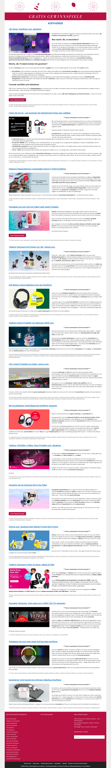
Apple (21, 240)
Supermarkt (69, 398)
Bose (11, 354)
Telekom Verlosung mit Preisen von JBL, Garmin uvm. (32, 247)
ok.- (68, 160)
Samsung (20, 355)
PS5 (88, 160)
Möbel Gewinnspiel (11, 738)
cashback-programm (15, 437)
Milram (76, 556)
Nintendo (49, 160)
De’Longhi (51, 354)
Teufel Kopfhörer (64, 198)
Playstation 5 (84, 160)
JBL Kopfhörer (37, 104)
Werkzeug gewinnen (11, 756)
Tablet (74, 398)
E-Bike (69, 476)
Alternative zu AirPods (15, 314)
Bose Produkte (54, 476)
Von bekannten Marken (12, 754)
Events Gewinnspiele (11, 723)
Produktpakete (25, 557)
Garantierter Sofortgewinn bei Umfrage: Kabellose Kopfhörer (35, 680)
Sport (37, 557)
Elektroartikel (19, 634)
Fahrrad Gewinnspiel (11, 725)
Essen (26, 556)
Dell (55, 354)
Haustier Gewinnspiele (12, 732)
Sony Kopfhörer (93, 160)
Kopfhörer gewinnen (41, 198)
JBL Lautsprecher (45, 104)
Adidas (12, 595)
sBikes (39, 276)
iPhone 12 (57, 397)
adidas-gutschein (18, 595)
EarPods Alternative (88, 314)
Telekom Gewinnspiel (55, 355)
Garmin (12, 276)
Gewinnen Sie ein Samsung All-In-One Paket (28, 485)
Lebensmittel (72, 556)
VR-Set (18, 478)
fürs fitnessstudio (72, 595)
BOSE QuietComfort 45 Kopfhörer (21, 354)
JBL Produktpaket (59, 104)
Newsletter (58, 763)
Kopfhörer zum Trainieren (77, 673)
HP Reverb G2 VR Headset (83, 476)
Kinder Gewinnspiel (11, 734)
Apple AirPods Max (22, 673)
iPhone (43, 240)
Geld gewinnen (10, 727)
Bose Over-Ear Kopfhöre (45, 476)
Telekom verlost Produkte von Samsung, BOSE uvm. (31, 323)
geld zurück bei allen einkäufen (28, 437)
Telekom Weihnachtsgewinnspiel (68, 355)
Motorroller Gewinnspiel (12, 743)
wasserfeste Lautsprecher (28, 106)
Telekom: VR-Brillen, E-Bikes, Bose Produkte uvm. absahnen (35, 445)
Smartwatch (78, 240)
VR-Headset (14, 478)
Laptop (15, 355)
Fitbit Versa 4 (80, 354)
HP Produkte (74, 476)
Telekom (70, 276)
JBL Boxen (31, 104)
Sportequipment (51, 276)
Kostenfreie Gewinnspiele (73, 437)
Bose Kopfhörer (35, 476)
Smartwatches (32, 557)
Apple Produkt (30, 673)
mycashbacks (86, 437)
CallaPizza (12, 634)
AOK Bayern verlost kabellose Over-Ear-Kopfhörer (30, 285)
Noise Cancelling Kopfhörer (15, 557)
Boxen (11, 104)
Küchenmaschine (79, 397)
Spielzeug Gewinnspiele (12, 752)
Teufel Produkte (72, 198)
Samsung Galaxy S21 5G (71, 518)
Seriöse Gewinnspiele (11, 747)
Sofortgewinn (87, 707)
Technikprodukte (18, 106)
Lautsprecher (72, 104)
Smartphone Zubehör (20, 519)
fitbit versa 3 (54, 595)
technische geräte (80, 398)
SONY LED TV (49, 634)
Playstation (78, 160)
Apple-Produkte (34, 240)
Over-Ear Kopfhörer (23, 316)
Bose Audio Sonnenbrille (25, 476)
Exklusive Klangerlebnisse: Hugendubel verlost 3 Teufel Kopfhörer (37, 169)
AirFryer (12, 556)
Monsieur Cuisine (18, 398)
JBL (14, 104)
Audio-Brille (13, 476)
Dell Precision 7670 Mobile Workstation (65, 354)
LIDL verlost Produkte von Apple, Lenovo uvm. (29, 364)
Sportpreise (65, 276)
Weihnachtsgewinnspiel (14, 357)
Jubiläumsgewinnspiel (22, 160)
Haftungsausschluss (47, 763)
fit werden (46, 595)
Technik (48, 68)
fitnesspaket (64, 595)
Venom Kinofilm (64, 634)
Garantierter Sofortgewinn (33, 707)
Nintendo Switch (55, 160)
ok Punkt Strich (63, 160)
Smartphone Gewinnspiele (13, 750)
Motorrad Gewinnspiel (12, 741)
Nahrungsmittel (95, 556)
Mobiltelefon (32, 518)
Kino (28, 634)
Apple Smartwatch (18, 397)
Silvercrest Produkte (49, 398)
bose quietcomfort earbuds (32, 595)
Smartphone (72, 240)
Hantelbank (17, 276)
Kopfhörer (66, 104)
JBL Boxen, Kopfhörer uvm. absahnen (25, 29)
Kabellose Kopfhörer (59, 240)
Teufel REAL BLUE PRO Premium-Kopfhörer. (86, 198)
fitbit (76, 354)
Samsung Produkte (93, 518)
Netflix (39, 160)
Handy (39, 240)
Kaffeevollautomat (96, 354)
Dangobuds (23, 707)
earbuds (49, 397)
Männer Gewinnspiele (12, 736)
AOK (22, 314)
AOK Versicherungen (69, 314)
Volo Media (86, 766)
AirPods (12, 240)
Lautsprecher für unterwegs (82, 104)
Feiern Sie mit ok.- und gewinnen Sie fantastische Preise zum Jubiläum (40, 113)
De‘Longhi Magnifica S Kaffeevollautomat (38, 354)
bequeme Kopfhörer (79, 314)
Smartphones (19, 438)
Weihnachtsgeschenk (87, 355)
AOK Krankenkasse (34, 314)
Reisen (91, 437)
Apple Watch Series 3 (34, 397)
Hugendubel (28, 198)
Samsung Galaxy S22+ (28, 355)
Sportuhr (42, 557)
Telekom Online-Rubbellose (15, 278)
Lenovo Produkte (92, 397)
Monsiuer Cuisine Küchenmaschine (31, 398)
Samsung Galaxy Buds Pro (59, 518)
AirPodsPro (17, 240)
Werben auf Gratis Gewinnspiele (77, 763)
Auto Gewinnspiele (11, 719)
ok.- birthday (72, 160)
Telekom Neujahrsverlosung (93, 276)
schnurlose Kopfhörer (88, 673)
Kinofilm (31, 634)
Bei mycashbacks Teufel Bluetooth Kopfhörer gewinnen (33, 406)
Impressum (36, 763)
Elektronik (23, 198)
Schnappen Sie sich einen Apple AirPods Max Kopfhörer (33, 642)
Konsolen (30, 160)
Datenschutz (27, 763)
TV (59, 634)
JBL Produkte (52, 104)
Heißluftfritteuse (41, 556)
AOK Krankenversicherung (45, 314)
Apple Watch (25, 397)
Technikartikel (25, 438)
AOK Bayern (26, 314)
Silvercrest (41, 398)
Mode (80, 437)
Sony (44, 634)
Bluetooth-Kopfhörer (15, 198)
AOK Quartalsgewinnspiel (57, 314)
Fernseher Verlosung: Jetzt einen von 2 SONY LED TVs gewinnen (37, 603)
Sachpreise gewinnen (11, 745)
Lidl (13, 398)
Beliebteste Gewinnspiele (13, 721)
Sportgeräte (59, 276)
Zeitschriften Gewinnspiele (13, 758)
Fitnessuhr (34, 556)
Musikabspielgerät (51, 198)
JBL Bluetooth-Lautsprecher (22, 104)
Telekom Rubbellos (26, 278)
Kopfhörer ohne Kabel (65, 673)
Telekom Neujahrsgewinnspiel (80, 276)
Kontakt (64, 763)
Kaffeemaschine (87, 354)
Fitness (29, 556)
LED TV (40, 634)
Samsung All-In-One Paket (46, 518)
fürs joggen (79, 595)
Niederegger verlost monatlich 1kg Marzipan (85, 727)
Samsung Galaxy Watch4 (83, 518)
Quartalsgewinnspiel (34, 316)
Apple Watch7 (27, 240)
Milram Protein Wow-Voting (85, 556)
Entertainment (13, 160)
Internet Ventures (64, 766)
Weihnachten (79, 355)
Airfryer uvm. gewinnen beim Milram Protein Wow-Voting (33, 527)
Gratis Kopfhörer (43, 707)
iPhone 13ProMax (50, 240)
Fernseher (24, 634)
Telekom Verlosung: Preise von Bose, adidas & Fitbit (31, 565)
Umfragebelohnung (95, 707)
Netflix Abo (44, 160)
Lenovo (85, 397)
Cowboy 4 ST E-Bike (63, 476)
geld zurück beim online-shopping (43, 437)
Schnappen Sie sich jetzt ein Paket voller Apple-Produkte (34, 207)
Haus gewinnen (10, 730)
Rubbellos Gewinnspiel (32, 276)
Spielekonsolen (17, 162)
